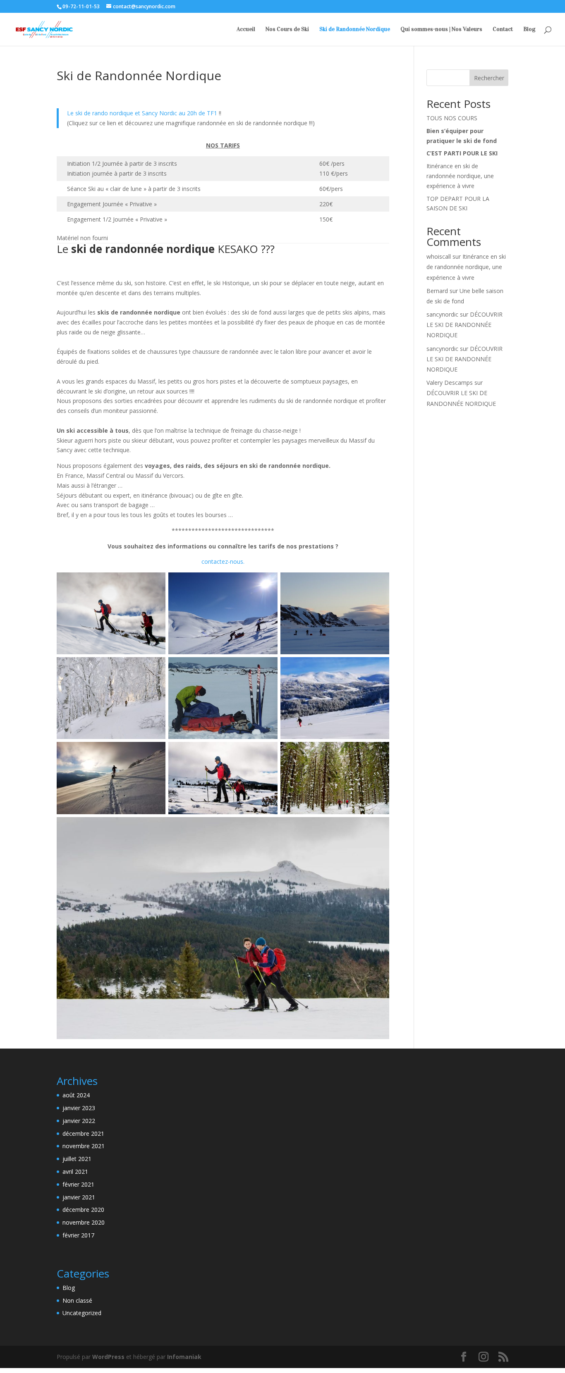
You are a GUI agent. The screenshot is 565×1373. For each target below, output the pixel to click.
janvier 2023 (78, 1108)
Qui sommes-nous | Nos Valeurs (441, 29)
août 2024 (76, 1095)
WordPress (108, 1357)
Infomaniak (184, 1357)
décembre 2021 (83, 1133)
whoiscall (438, 256)
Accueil (246, 29)
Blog (529, 29)
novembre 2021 (83, 1146)
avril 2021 (75, 1171)
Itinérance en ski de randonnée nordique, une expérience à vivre (460, 176)
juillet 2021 (76, 1159)
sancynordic (442, 314)
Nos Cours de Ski (287, 29)
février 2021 (78, 1184)
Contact (503, 29)
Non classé (77, 1300)
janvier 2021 (78, 1197)
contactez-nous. (222, 561)
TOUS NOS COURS (451, 118)
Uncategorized (81, 1313)
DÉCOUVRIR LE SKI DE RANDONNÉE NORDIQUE (464, 324)
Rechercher (489, 78)
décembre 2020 (83, 1209)
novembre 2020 (83, 1222)
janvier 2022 (78, 1121)
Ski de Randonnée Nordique (354, 29)
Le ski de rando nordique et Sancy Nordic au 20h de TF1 (142, 113)
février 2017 (78, 1235)
